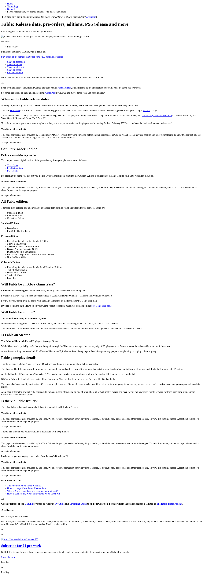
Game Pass (50, 92)
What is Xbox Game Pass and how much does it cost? (32, 491)
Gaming (11, 9)
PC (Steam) (12, 170)
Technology (12, 6)
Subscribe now (8, 557)
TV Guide (59, 504)
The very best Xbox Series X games (24, 485)
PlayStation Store (15, 168)
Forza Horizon (64, 87)
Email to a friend (15, 72)
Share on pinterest (15, 67)
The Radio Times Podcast (169, 504)
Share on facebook (16, 62)
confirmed (15, 110)
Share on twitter (14, 64)
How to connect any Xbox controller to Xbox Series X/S (33, 493)
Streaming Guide (78, 504)
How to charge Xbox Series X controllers (26, 488)
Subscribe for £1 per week (21, 546)
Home (10, 3)
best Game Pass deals (101, 306)
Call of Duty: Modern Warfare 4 (157, 115)
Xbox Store (12, 165)
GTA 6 (146, 110)
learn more (91, 17)
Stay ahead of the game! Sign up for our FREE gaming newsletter (32, 56)
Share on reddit (14, 70)
